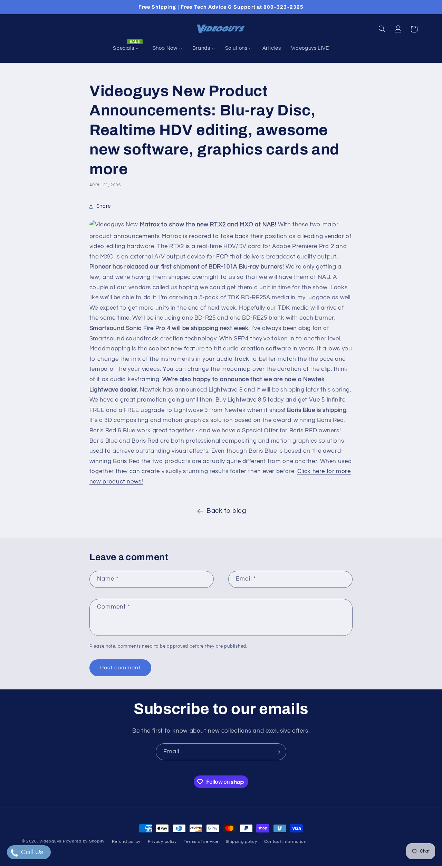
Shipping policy (241, 842)
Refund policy (126, 842)
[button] (382, 29)
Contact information (285, 842)
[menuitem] (127, 48)
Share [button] (103, 206)
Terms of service (201, 842)
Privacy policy (162, 842)
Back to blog (226, 511)
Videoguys (50, 841)
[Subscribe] (278, 751)
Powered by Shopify (84, 841)
